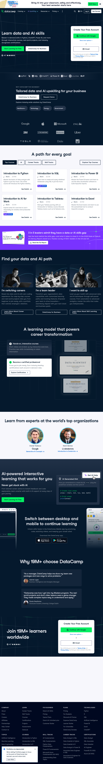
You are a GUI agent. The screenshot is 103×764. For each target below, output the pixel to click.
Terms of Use (94, 54)
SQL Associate (89, 741)
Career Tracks (33, 162)
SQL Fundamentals (49, 741)
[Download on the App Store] (43, 543)
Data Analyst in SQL (70, 738)
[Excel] (64, 76)
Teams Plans (47, 717)
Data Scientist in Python (71, 741)
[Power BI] (54, 76)
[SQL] (35, 76)
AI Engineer (88, 747)
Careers (4, 717)
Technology (34, 108)
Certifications (26, 720)
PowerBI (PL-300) (89, 750)
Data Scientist (88, 744)
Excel (86, 726)
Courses (25, 717)
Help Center (6, 726)
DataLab (25, 730)
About (4, 711)
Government (59, 108)
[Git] (82, 76)
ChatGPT (87, 730)
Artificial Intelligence (91, 720)
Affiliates (5, 720)
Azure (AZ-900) (89, 754)
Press (3, 714)
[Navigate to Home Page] (9, 11)
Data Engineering (7, 744)
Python (86, 711)
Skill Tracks (49, 162)
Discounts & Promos (69, 717)
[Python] (23, 76)
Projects (25, 723)
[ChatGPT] (44, 76)
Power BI (87, 723)
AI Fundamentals (48, 738)
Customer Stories (48, 723)
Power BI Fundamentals (51, 749)
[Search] (74, 11)
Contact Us (5, 730)
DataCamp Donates (70, 730)
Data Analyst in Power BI (71, 747)
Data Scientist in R (69, 744)
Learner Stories (68, 723)
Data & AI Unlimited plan (51, 720)
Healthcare (21, 108)
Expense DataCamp (70, 720)
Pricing (45, 714)
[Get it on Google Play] (59, 543)
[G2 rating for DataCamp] (8, 55)
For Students (67, 714)
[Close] (100, 4)
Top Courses (9, 162)
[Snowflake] (74, 76)
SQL (85, 717)
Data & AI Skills (48, 711)
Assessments (26, 726)
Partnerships (6, 723)
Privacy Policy (79, 56)
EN (81, 11)
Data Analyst (88, 738)
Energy (46, 108)
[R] (29, 76)
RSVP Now (92, 4)
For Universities (68, 726)
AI (21, 162)
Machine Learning (7, 741)
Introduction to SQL (28, 741)
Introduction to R (27, 744)
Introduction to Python (29, 738)
